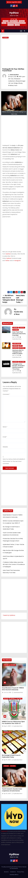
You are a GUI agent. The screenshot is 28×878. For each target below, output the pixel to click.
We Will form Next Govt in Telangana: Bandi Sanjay (8, 298)
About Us (6, 872)
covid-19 (4, 23)
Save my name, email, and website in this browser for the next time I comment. (14, 461)
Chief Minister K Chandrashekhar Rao (16, 23)
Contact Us (13, 872)
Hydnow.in (4, 831)
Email (5, 437)
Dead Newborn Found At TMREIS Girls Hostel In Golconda (13, 689)
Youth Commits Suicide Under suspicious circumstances (12, 790)
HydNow (14, 12)
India (21, 345)
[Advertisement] (14, 53)
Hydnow (8, 254)
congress (17, 25)
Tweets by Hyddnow (9, 615)
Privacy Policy (20, 872)
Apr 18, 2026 (7, 793)
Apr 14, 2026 (15, 337)
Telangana (21, 21)
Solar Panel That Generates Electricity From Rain (19, 333)
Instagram (17, 260)
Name (5, 427)
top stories (15, 329)
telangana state (14, 21)
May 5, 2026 (7, 726)
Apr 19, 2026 (7, 760)
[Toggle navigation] (21, 31)
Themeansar (14, 868)
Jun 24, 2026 (7, 692)
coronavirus (11, 25)
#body (20, 83)
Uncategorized (7, 732)
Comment (6, 394)
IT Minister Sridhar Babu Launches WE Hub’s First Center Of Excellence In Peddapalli (14, 564)
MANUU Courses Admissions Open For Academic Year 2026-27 (13, 722)
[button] (25, 30)
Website (5, 447)
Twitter (7, 260)
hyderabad (5, 21)
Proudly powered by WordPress (10, 867)
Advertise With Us (14, 874)
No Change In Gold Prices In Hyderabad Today (11, 756)
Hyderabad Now (14, 74)
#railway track (12, 85)
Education (6, 698)
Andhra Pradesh (16, 343)
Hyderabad (15, 327)
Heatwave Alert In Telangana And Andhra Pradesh (17, 352)
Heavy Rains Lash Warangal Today (20, 298)
